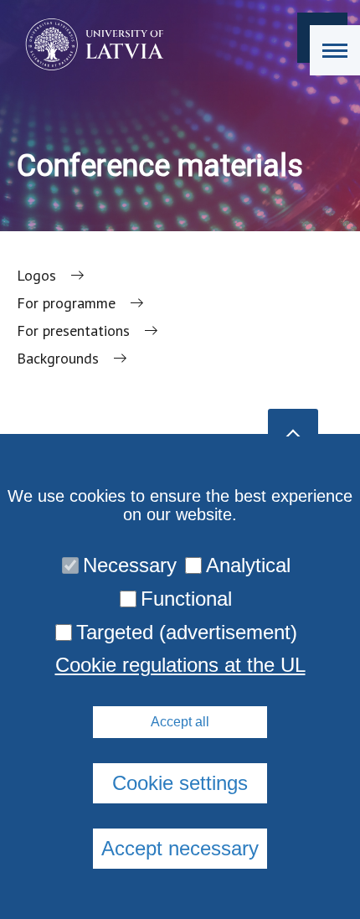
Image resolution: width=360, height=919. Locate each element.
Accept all (180, 722)
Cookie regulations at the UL (180, 665)
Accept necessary (180, 848)
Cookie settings (180, 783)
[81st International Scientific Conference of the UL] (89, 44)
